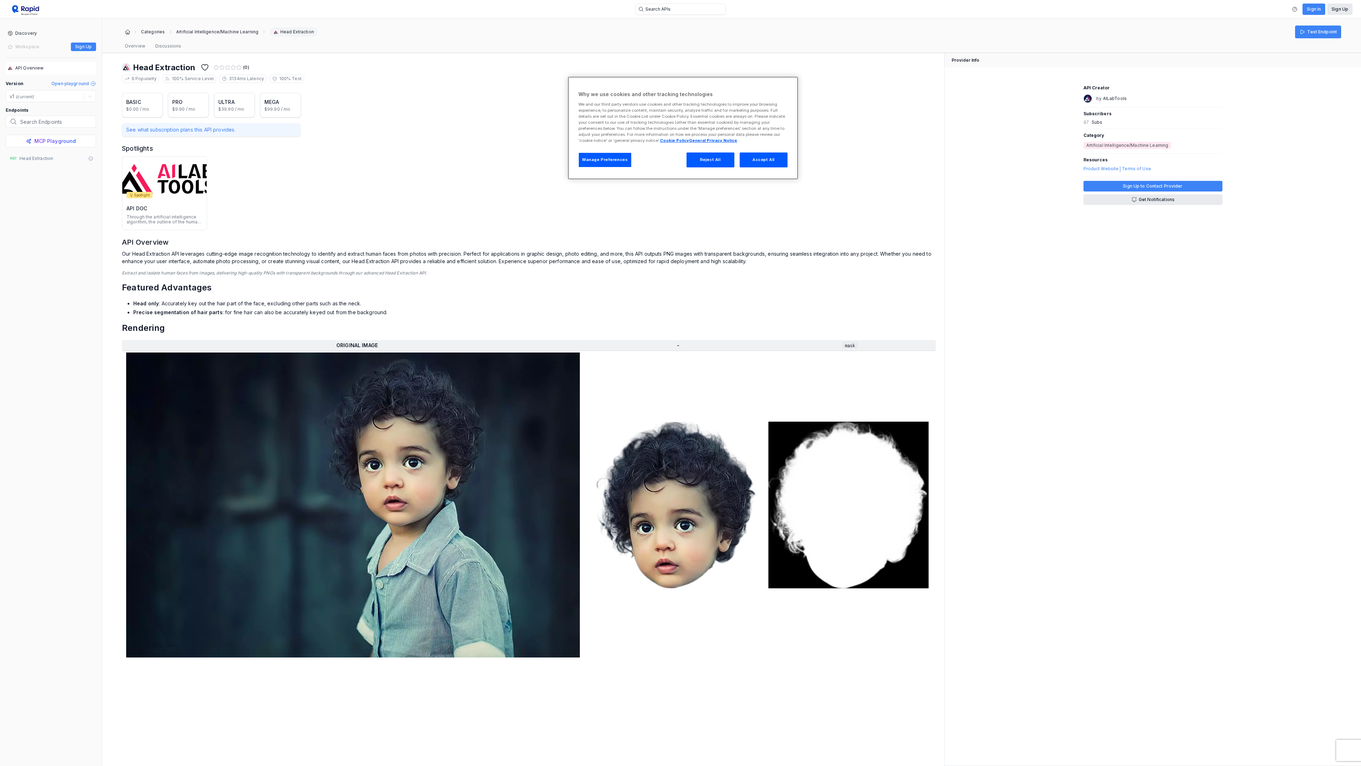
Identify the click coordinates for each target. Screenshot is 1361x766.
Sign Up (1340, 9)
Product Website (1101, 168)
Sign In (1314, 9)
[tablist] (153, 46)
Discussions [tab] (168, 46)
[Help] (1294, 9)
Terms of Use (1136, 168)
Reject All (710, 159)
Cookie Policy (674, 140)
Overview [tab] (135, 46)
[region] (683, 128)
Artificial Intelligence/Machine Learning (217, 31)
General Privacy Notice (713, 140)
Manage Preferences (605, 159)
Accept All (763, 159)
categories (153, 31)
